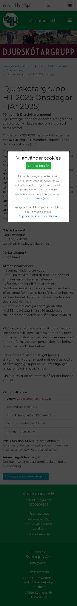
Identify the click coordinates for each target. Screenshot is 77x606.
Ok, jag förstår (38, 166)
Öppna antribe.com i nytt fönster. (38, 216)
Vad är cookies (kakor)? (39, 198)
